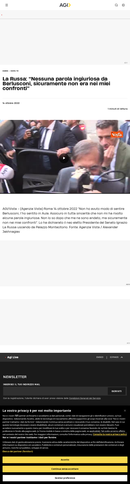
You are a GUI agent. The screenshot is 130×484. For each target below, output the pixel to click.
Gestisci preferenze (65, 478)
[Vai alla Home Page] (65, 5)
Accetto (65, 459)
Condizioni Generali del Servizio (85, 398)
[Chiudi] (124, 410)
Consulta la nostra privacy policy (110, 434)
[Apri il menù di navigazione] (6, 5)
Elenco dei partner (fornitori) (18, 451)
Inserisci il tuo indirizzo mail (21, 384)
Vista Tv (14, 71)
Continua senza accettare (64, 468)
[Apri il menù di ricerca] (116, 5)
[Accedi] (123, 5)
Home (5, 71)
